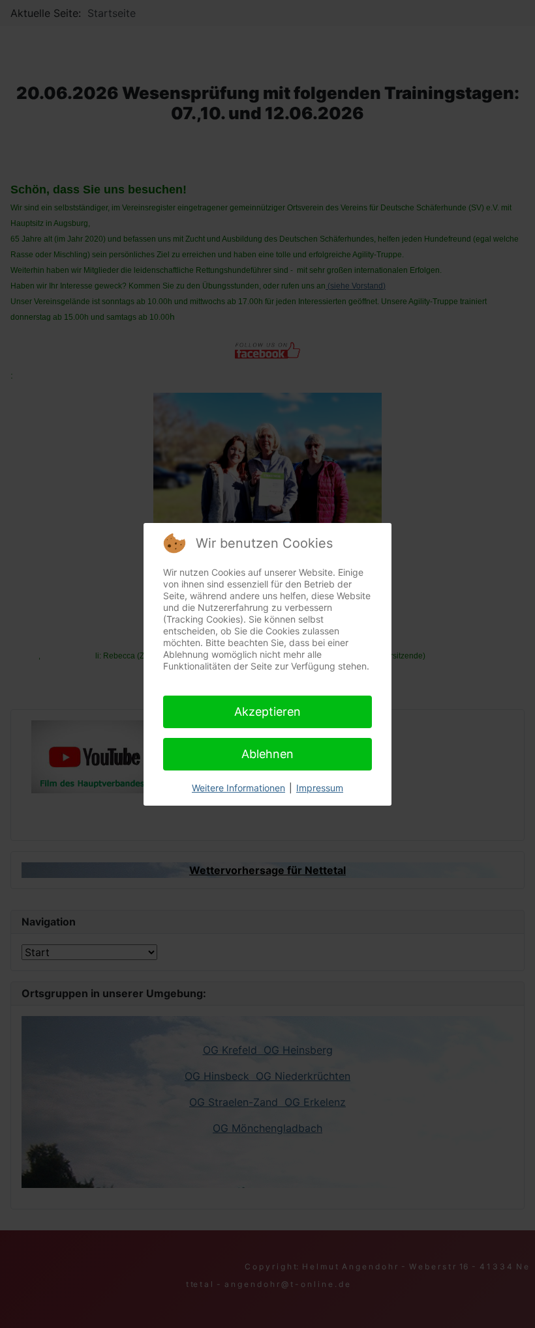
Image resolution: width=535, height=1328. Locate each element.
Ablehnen (267, 754)
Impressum (319, 787)
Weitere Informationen (238, 787)
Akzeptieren (267, 711)
